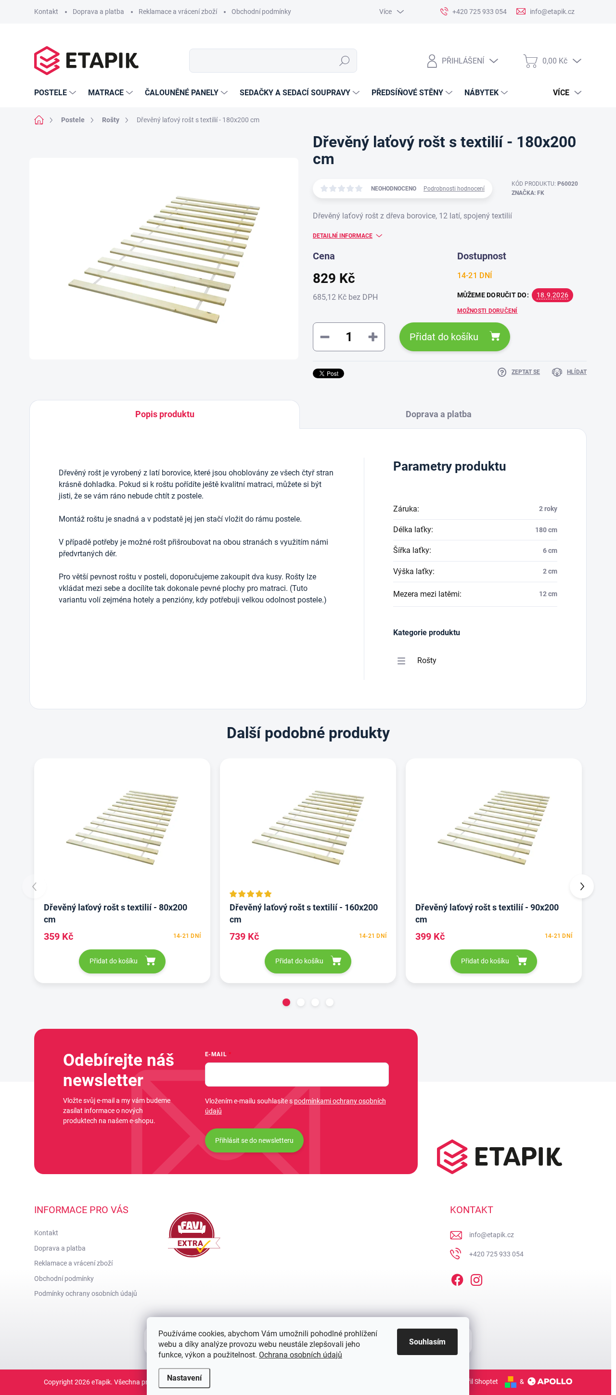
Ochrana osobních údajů (300, 1354)
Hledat (345, 60)
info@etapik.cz (491, 1235)
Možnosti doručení (487, 310)
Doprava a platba (98, 11)
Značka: (528, 193)
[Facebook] (457, 1278)
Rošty (426, 660)
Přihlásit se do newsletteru (254, 1140)
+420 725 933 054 (496, 1254)
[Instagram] (476, 1278)
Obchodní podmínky (261, 11)
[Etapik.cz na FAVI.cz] (191, 1234)
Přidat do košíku (444, 337)
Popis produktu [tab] (164, 414)
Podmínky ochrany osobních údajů (85, 1293)
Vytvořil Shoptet (474, 1381)
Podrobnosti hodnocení (454, 188)
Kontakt (46, 11)
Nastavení (184, 1377)
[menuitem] (56, 92)
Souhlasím (427, 1341)
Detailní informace (342, 235)
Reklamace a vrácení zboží (178, 11)
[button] (286, 1002)
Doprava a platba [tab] (439, 414)
